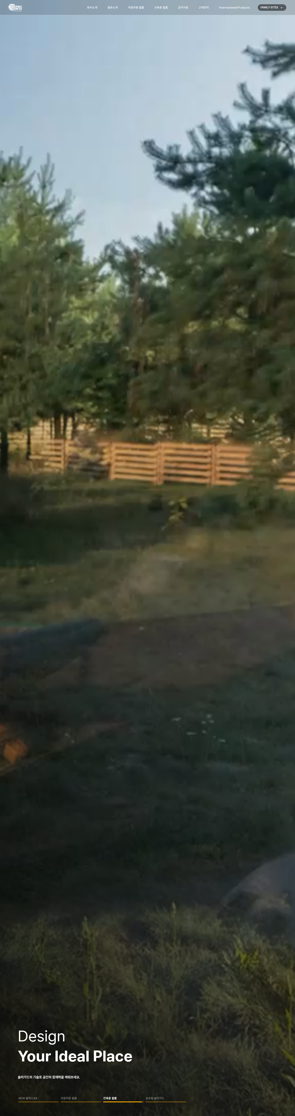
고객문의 (204, 7)
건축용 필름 (161, 7)
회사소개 (92, 7)
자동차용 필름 (136, 7)
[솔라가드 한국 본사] (15, 7)
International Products (234, 7)
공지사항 (183, 7)
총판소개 (113, 7)
